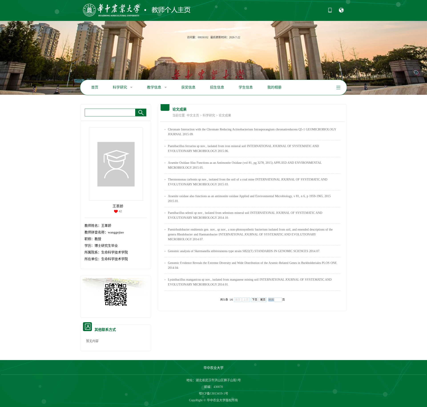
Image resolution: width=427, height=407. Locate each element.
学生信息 (246, 87)
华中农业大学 (213, 368)
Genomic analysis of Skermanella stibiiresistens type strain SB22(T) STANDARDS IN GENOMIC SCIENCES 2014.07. (244, 251)
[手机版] (330, 11)
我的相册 (274, 87)
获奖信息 (188, 87)
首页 (94, 87)
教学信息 (154, 87)
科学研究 (120, 87)
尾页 (263, 299)
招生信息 (217, 87)
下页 (254, 299)
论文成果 (225, 115)
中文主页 (193, 115)
